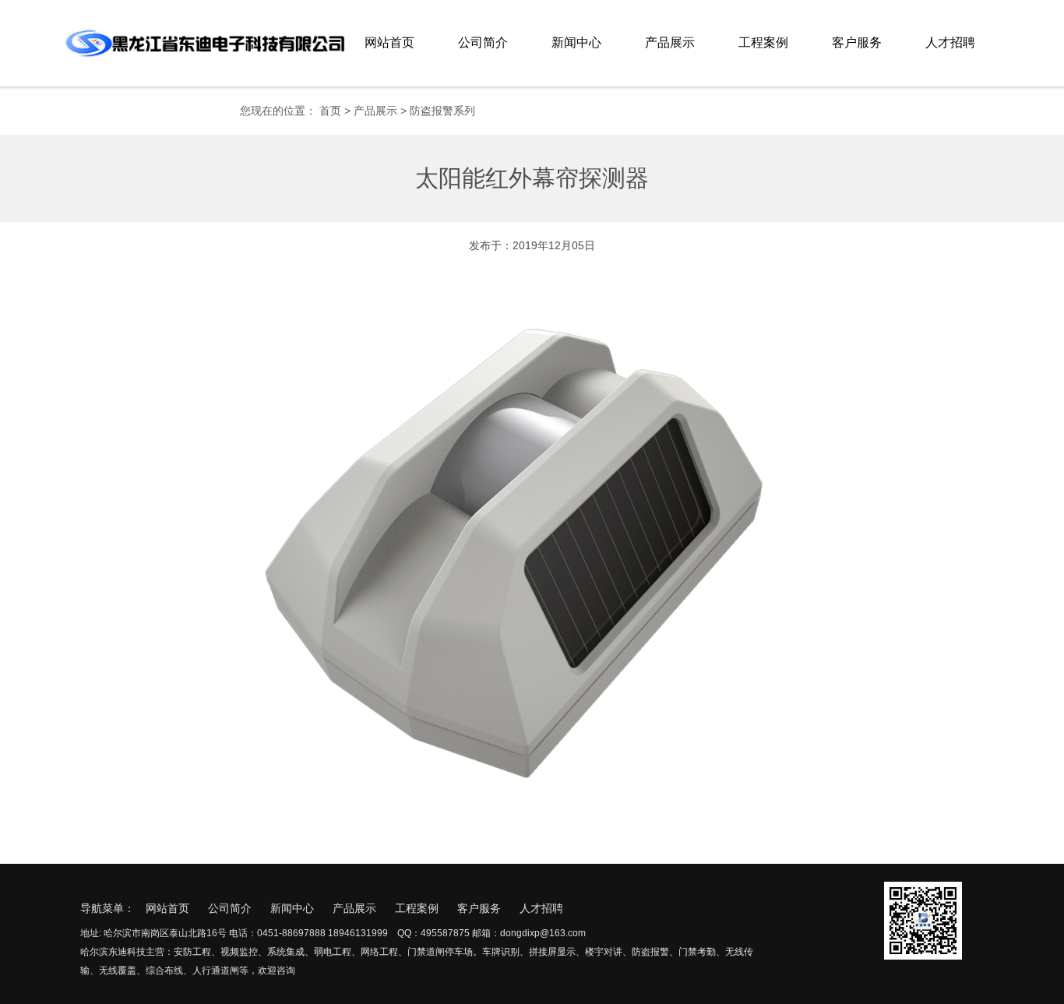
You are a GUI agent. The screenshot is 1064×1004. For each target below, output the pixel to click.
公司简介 (483, 42)
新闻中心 (576, 42)
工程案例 (763, 42)
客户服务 (857, 42)
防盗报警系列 (442, 110)
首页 (330, 110)
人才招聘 (950, 42)
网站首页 (389, 42)
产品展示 (670, 42)
